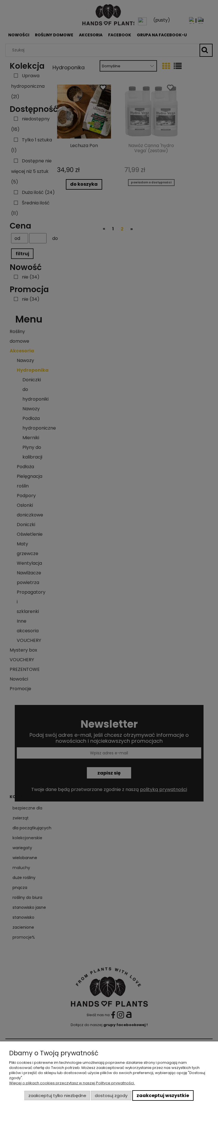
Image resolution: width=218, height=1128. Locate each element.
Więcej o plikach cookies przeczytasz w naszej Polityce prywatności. (72, 1083)
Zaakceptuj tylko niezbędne (57, 1095)
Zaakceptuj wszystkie (163, 1095)
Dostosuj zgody (111, 1095)
